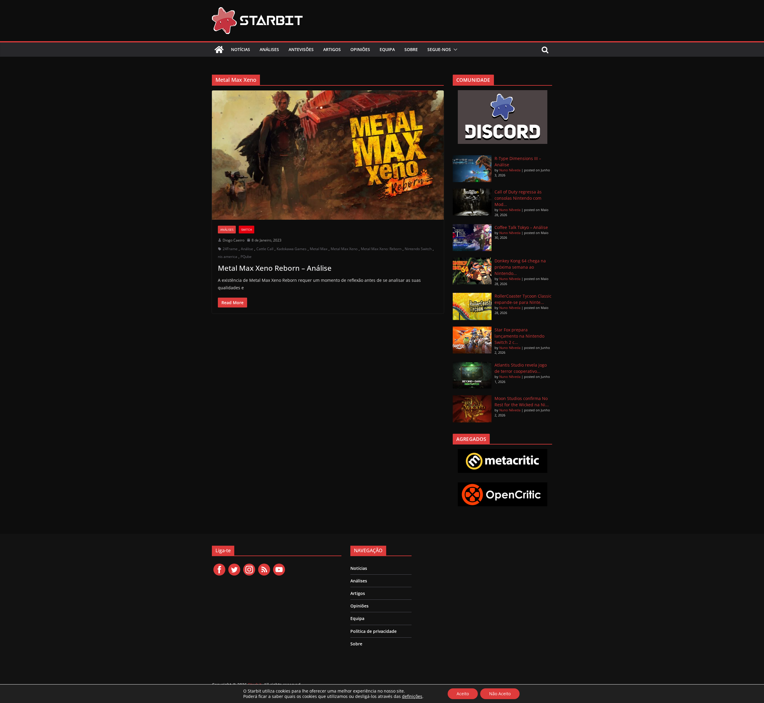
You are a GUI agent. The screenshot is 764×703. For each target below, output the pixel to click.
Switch (246, 229)
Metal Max (318, 248)
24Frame (230, 248)
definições (412, 696)
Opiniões (360, 49)
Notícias (240, 49)
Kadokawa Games (291, 248)
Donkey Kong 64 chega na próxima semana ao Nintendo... (520, 267)
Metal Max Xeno (344, 248)
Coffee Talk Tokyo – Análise (521, 227)
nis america (227, 256)
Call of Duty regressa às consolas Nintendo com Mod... (518, 198)
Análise (247, 248)
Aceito (463, 693)
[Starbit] (219, 49)
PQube (246, 256)
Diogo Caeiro (233, 240)
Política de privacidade (373, 631)
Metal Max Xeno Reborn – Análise (275, 268)
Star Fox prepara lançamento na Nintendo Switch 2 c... (519, 336)
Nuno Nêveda (509, 170)
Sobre (411, 49)
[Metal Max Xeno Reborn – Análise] (328, 154)
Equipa (387, 49)
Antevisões (301, 49)
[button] (454, 49)
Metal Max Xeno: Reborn (381, 248)
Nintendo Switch (418, 248)
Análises (269, 49)
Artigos (332, 49)
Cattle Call (264, 248)
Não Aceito (500, 693)
